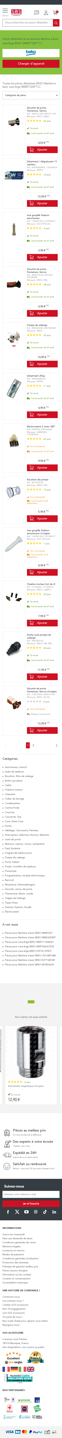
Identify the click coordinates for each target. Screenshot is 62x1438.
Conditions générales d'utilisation (20, 1258)
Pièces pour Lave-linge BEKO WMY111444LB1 (29, 942)
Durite (8, 826)
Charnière (10, 794)
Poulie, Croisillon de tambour (20, 866)
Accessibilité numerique (15, 1283)
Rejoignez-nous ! (11, 1325)
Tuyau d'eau (11, 903)
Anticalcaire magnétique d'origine (25, 1086)
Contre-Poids (12, 808)
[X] (17, 1213)
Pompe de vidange (15, 857)
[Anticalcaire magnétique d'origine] (31, 1052)
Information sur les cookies (16, 1275)
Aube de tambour (14, 772)
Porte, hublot (12, 862)
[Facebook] (8, 1213)
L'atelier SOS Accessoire (15, 1305)
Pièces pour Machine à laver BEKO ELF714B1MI (30, 960)
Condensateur (12, 803)
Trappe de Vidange (15, 898)
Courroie (9, 812)
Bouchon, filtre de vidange (19, 776)
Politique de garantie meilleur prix (20, 1267)
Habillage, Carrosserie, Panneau (21, 830)
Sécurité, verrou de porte (18, 889)
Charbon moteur (14, 790)
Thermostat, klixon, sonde (19, 894)
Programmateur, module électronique (25, 876)
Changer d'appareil (31, 63)
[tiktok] (45, 1213)
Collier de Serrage (14, 799)
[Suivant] (56, 745)
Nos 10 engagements (13, 1309)
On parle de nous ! (12, 1317)
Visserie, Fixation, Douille (18, 907)
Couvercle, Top (13, 817)
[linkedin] (54, 1213)
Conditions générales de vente (19, 1242)
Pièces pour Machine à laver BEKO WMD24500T (30, 937)
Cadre (8, 785)
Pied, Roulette (12, 848)
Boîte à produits (13, 781)
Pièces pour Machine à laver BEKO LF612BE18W (30, 955)
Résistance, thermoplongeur (20, 885)
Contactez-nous (11, 1297)
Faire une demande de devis (17, 1238)
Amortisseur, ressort (16, 767)
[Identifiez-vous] (46, 13)
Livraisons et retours (13, 1250)
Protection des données (15, 1262)
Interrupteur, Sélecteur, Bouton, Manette (27, 835)
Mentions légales (11, 1246)
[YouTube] (26, 1213)
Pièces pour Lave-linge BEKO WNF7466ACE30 (29, 946)
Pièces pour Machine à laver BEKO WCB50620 (29, 965)
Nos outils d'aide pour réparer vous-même (25, 1321)
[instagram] (36, 1213)
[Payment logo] (31, 1432)
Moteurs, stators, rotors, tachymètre (25, 844)
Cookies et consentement (16, 1279)
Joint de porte (13, 839)
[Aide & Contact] (37, 13)
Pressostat (11, 871)
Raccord (9, 880)
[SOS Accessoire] (16, 12)
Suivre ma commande (13, 1234)
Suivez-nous (14, 1186)
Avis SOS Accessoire (13, 1313)
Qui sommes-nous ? (13, 1301)
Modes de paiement (13, 1254)
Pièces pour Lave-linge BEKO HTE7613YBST (28, 951)
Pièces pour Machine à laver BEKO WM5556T (29, 933)
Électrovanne (12, 912)
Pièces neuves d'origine (15, 1271)
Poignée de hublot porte (18, 853)
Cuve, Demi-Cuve (14, 821)
